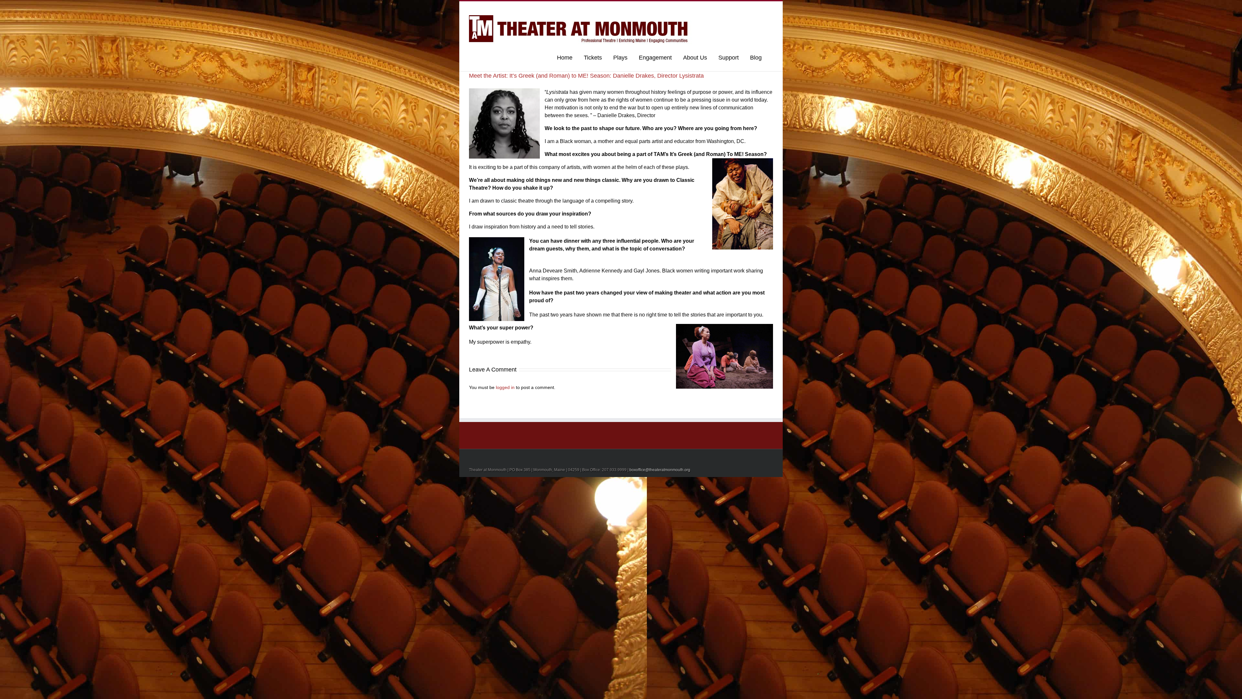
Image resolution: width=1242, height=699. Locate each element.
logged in (505, 387)
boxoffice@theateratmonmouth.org (659, 470)
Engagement (655, 57)
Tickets (593, 57)
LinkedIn (750, 7)
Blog (756, 57)
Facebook (771, 7)
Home (564, 57)
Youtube (738, 9)
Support (728, 57)
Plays (620, 57)
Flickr (724, 7)
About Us (695, 57)
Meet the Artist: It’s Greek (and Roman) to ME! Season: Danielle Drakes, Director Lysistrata (586, 75)
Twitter (761, 7)
